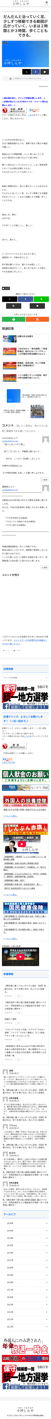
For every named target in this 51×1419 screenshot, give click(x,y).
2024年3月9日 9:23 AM (10, 441)
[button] (25, 78)
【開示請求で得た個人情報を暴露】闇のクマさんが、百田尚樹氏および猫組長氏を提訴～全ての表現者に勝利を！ (25, 1005)
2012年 (10, 1326)
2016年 (10, 1297)
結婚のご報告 (10, 1019)
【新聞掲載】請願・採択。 (14, 880)
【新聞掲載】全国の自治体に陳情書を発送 (21, 863)
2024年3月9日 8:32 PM (10, 490)
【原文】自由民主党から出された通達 (19, 888)
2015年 (10, 1304)
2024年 (10, 1237)
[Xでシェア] (26, 72)
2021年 (10, 1260)
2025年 (10, 1230)
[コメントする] (44, 72)
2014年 (10, 1311)
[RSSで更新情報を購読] (37, 319)
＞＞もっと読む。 (10, 816)
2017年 (10, 1289)
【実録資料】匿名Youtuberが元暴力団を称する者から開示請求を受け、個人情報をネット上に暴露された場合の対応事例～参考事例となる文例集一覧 (25, 1050)
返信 (45, 479)
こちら (31, 114)
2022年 (10, 1252)
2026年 (10, 1223)
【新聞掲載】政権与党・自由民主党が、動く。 (22, 884)
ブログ (7, 288)
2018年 (10, 1282)
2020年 (10, 1267)
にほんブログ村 (8, 762)
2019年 (10, 1274)
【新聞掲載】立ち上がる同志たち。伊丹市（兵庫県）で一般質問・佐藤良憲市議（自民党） (25, 875)
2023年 (10, 1245)
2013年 (10, 1319)
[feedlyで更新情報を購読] (13, 319)
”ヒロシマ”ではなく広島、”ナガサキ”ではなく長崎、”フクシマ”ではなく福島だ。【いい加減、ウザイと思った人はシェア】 (25, 1032)
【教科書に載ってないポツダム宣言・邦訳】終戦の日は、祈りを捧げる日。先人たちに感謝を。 (25, 988)
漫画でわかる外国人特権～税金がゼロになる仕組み (24, 809)
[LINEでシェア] (41, 299)
